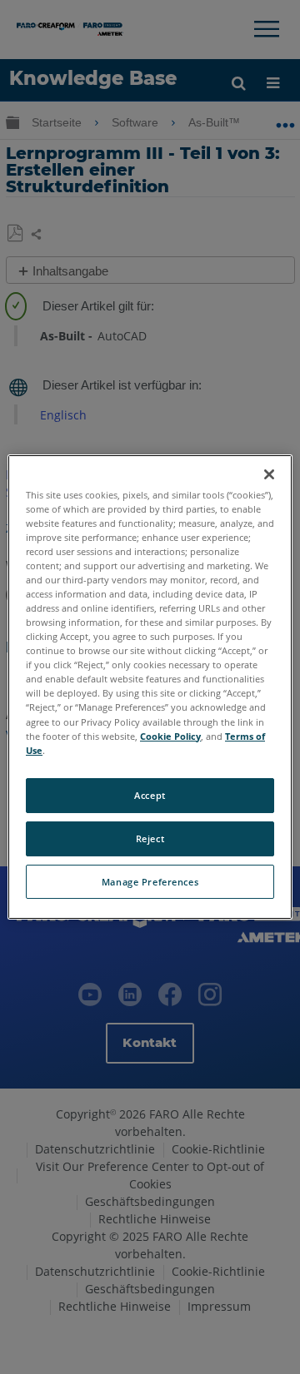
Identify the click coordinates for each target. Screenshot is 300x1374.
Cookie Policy (170, 736)
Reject (150, 838)
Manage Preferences (150, 881)
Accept (149, 795)
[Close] (269, 474)
